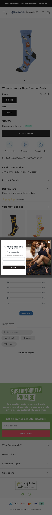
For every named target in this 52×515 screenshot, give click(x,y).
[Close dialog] (49, 242)
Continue (13, 267)
